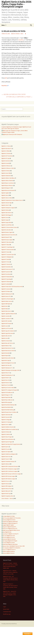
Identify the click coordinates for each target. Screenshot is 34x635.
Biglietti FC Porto (6, 262)
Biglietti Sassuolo (6, 417)
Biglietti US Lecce (6, 481)
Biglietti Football (5, 284)
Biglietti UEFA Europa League (8, 476)
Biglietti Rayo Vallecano (7, 400)
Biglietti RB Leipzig (6, 402)
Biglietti (11, 516)
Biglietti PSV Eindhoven (7, 392)
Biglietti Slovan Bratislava (8, 439)
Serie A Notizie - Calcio (18, 33)
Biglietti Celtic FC (6, 205)
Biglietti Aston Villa (6, 173)
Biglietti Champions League (8, 207)
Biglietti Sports (5, 446)
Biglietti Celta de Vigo (7, 202)
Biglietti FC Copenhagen (7, 247)
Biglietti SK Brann (6, 432)
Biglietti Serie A (5, 424)
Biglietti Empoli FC (6, 237)
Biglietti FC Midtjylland (7, 257)
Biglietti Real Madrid (6, 407)
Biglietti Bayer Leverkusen (8, 183)
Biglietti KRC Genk (6, 321)
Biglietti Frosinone (6, 289)
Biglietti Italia (5, 308)
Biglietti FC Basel (5, 244)
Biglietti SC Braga (6, 419)
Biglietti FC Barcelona (7, 242)
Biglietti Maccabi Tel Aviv (7, 343)
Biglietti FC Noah (5, 259)
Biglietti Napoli (5, 355)
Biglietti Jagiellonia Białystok (8, 313)
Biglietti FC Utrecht (6, 264)
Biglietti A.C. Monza (6, 146)
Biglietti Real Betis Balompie (8, 405)
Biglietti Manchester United (8, 350)
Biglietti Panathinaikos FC (7, 375)
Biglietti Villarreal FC (6, 491)
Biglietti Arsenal (5, 163)
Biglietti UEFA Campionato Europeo (10, 466)
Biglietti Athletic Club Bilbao (8, 178)
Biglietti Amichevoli (6, 161)
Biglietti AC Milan (5, 151)
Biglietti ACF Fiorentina (7, 156)
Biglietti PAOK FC (5, 377)
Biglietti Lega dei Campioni (8, 331)
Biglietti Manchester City (7, 348)
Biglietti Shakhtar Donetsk (8, 427)
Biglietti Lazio (5, 326)
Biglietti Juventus (6, 316)
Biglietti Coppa (5, 220)
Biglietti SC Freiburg (6, 422)
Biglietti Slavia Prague (7, 437)
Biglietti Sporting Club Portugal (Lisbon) (11, 444)
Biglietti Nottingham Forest (8, 363)
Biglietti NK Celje (5, 360)
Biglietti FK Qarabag (6, 279)
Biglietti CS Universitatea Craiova (9, 227)
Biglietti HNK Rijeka (6, 303)
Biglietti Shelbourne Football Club (9, 429)
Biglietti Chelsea (5, 210)
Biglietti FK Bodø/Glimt (7, 276)
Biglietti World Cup (6, 493)
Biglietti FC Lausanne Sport (8, 254)
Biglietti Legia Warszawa (7, 333)
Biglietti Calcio (5, 195)
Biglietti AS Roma (6, 170)
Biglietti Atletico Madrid (7, 180)
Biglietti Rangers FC (6, 395)
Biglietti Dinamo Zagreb (7, 232)
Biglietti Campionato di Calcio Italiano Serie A (12, 200)
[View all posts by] (25, 33)
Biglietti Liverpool (6, 340)
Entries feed (6, 609)
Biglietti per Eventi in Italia (8, 387)
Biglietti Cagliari (5, 193)
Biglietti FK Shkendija (6, 281)
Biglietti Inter (5, 306)
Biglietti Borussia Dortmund (8, 190)
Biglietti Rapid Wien (6, 397)
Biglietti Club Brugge (6, 215)
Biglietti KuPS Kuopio (6, 323)
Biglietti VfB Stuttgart (7, 486)
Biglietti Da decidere (6, 230)
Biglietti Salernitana (6, 414)
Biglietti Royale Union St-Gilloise (9, 412)
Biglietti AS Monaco (6, 165)
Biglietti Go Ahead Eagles (7, 299)
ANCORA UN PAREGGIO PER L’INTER (13, 94)
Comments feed (7, 611)
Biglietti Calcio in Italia (7, 197)
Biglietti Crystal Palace (7, 225)
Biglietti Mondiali (5, 353)
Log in (4, 606)
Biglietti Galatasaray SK (7, 294)
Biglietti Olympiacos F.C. (7, 368)
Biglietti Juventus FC (6, 318)
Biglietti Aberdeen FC (7, 148)
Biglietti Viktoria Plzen (7, 488)
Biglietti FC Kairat (6, 252)
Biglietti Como (5, 217)
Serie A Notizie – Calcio (7, 498)
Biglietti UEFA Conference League (9, 471)
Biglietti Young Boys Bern (7, 496)
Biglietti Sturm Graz (6, 456)
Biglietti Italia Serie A (6, 311)
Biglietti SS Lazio (5, 449)
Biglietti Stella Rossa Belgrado (9, 454)
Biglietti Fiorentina (6, 274)
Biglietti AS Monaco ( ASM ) (8, 168)
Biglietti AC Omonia (6, 153)
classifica (20, 40)
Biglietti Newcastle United (8, 358)
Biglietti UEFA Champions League (9, 469)
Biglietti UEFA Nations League (8, 478)
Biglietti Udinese (5, 464)
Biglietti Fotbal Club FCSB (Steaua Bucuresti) (12, 286)
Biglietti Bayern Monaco (7, 185)
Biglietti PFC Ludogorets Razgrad (9, 390)
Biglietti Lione (5, 338)
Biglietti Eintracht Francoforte (9, 234)
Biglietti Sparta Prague (7, 441)
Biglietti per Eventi (6, 385)
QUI (6, 78)
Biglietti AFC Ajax (5, 158)
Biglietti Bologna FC (6, 188)
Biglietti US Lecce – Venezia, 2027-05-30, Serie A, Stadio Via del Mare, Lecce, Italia (10, 572)
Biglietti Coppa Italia (6, 222)
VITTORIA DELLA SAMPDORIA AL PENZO (19, 97)
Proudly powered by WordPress (9, 623)
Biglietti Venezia (5, 483)
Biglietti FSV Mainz (6, 291)
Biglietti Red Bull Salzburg (8, 409)
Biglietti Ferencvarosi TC (7, 269)
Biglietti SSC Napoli (6, 451)
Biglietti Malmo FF (6, 345)
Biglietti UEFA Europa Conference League (11, 474)
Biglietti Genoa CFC (6, 296)
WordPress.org (6, 614)
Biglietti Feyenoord (6, 271)
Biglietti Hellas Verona (7, 301)
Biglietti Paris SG (5, 380)
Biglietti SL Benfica (6, 434)
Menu (3, 25)
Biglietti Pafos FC (6, 372)
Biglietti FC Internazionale (8, 249)
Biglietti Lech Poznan (6, 328)
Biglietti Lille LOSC (6, 335)
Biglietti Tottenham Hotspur (8, 461)
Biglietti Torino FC (6, 459)
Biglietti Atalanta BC (6, 175)
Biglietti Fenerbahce (6, 266)
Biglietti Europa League (7, 239)
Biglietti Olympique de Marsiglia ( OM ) (10, 370)
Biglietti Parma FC (6, 382)
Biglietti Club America (7, 212)
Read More (4, 85)
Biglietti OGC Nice (6, 365)
